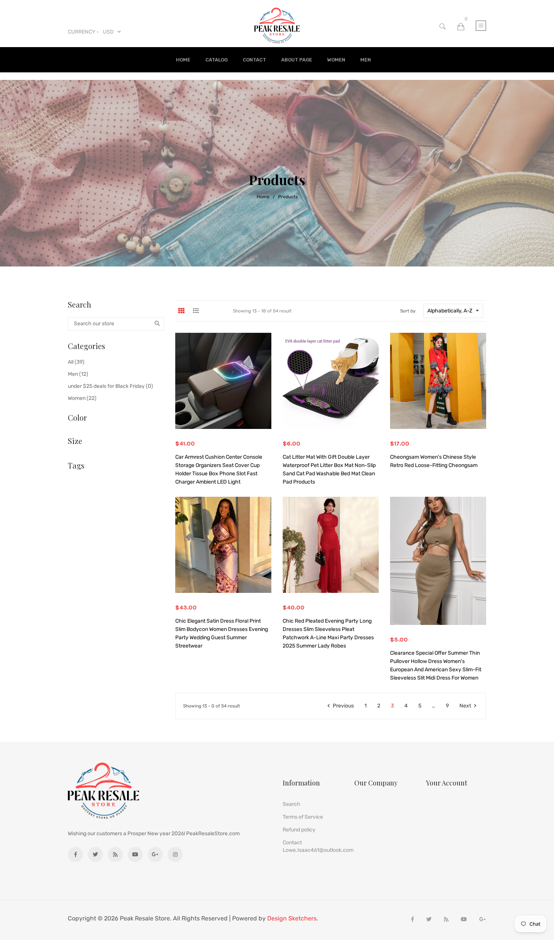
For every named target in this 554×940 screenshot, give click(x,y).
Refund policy (299, 830)
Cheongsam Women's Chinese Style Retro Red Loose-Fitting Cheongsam (433, 461)
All (76, 362)
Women (336, 60)
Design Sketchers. (292, 918)
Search (291, 804)
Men (365, 60)
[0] (460, 27)
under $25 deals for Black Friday (110, 386)
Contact (254, 60)
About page (296, 60)
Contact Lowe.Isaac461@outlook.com (318, 846)
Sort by (408, 311)
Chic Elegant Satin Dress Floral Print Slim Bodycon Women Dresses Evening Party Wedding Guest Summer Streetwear (221, 633)
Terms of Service (303, 817)
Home (183, 60)
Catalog (216, 60)
